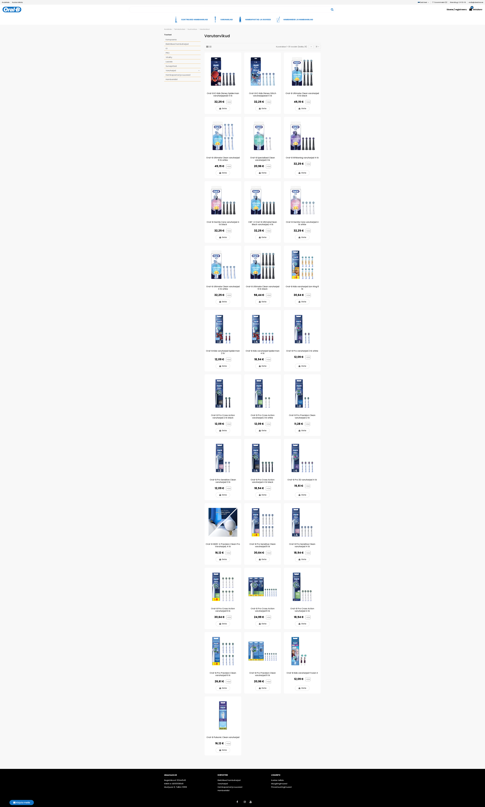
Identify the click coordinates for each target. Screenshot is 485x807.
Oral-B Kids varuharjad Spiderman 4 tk (262, 352)
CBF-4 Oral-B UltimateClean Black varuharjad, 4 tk (262, 223)
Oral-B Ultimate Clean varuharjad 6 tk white (223, 159)
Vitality (169, 57)
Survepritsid (171, 66)
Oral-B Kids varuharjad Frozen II (302, 672)
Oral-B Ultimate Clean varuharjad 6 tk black (302, 94)
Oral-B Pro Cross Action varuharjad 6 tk (262, 609)
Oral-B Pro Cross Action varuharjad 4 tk (302, 609)
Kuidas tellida (17, 2)
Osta (224, 108)
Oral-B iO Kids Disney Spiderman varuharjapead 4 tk (223, 94)
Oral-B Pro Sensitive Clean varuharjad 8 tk (262, 545)
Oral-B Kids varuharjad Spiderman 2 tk (223, 352)
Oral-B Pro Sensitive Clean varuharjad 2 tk (223, 481)
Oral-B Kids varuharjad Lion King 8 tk (302, 287)
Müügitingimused (279, 783)
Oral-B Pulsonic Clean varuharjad (223, 737)
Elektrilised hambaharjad (177, 44)
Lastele (169, 61)
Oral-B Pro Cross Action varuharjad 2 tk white (262, 416)
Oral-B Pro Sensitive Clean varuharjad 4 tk (302, 545)
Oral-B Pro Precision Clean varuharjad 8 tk (223, 674)
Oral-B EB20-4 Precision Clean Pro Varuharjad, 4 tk (223, 545)
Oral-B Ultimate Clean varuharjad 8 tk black (262, 287)
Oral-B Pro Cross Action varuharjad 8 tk (223, 609)
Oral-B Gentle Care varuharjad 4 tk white (302, 223)
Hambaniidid (171, 79)
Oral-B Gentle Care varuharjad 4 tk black (223, 223)
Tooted (167, 34)
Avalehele (6, 2)
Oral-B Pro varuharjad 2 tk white (302, 350)
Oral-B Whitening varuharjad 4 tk (302, 157)
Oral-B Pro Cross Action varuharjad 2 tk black (223, 416)
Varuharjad (171, 70)
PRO (167, 52)
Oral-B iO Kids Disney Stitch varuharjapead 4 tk (262, 94)
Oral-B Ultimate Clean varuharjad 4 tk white (223, 287)
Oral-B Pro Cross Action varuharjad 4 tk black (262, 481)
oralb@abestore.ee (476, 2)
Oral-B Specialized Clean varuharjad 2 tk (262, 159)
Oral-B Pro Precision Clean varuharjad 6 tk (262, 674)
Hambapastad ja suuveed (178, 75)
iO (167, 48)
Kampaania (171, 39)
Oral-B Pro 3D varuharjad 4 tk (302, 479)
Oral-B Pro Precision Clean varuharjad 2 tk (302, 416)
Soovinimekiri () (441, 2)
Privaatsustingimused (281, 787)
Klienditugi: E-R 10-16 (458, 2)
